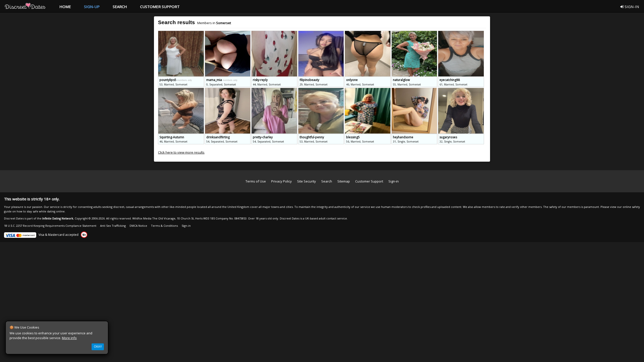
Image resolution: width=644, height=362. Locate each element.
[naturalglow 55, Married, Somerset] (414, 33)
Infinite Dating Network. (58, 218)
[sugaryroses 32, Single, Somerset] (461, 90)
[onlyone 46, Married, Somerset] (368, 33)
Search (326, 181)
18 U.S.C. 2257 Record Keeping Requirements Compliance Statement (50, 226)
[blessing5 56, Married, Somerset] (368, 90)
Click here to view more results (181, 152)
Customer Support (369, 181)
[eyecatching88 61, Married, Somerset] (461, 33)
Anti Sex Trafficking (113, 226)
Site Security (306, 181)
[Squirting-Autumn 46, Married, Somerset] (181, 90)
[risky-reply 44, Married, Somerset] (274, 33)
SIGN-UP (92, 6)
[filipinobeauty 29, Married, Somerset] (321, 33)
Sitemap (343, 181)
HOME (65, 6)
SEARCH (120, 6)
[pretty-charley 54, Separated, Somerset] (274, 90)
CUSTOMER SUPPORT (160, 6)
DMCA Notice (138, 226)
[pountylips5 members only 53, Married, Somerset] (181, 33)
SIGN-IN (631, 6)
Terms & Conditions (164, 226)
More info (69, 338)
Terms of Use (256, 181)
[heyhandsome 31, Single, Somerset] (414, 90)
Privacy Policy (281, 181)
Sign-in (393, 181)
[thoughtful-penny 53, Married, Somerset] (321, 90)
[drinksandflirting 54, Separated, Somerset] (228, 90)
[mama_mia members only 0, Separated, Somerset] (228, 33)
